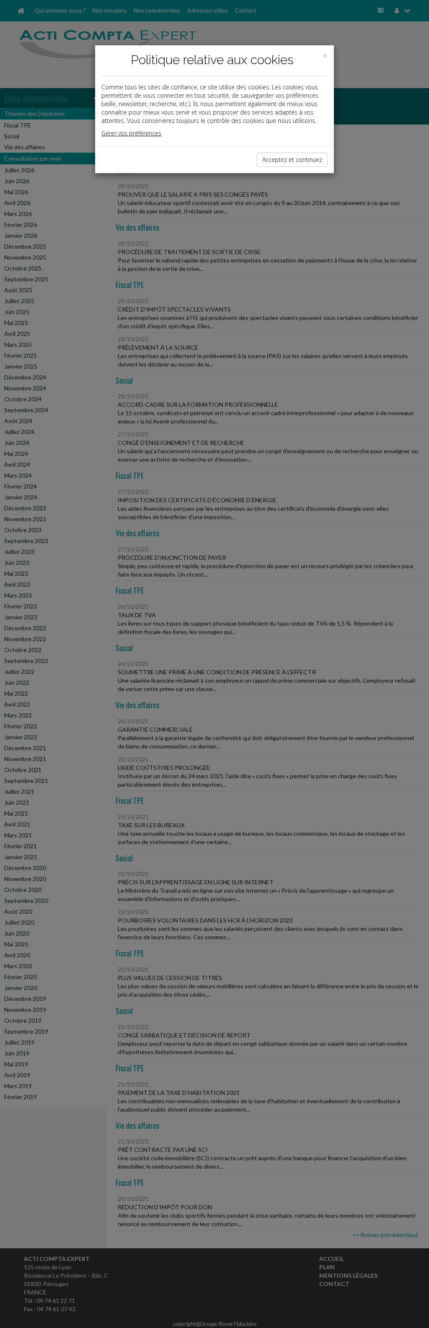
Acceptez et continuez (292, 160)
